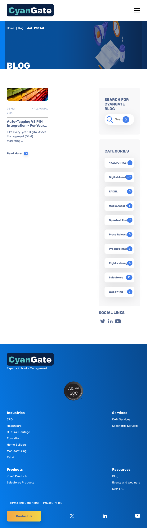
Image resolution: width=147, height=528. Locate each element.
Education (13, 438)
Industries (16, 413)
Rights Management (120, 263)
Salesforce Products (20, 482)
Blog (20, 28)
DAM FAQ (118, 489)
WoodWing (116, 292)
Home (10, 28)
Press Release (118, 234)
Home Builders (17, 444)
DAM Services (121, 419)
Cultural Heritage (18, 432)
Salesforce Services (125, 425)
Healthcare (14, 425)
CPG (10, 419)
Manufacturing (17, 451)
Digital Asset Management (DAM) (120, 177)
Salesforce (116, 277)
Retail (11, 457)
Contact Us (24, 516)
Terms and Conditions (24, 502)
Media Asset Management (120, 206)
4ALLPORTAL (40, 108)
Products (15, 470)
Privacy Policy (52, 502)
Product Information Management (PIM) (120, 249)
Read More (14, 153)
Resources (121, 470)
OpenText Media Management (120, 220)
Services (119, 413)
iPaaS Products (17, 476)
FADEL (113, 191)
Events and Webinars (126, 482)
